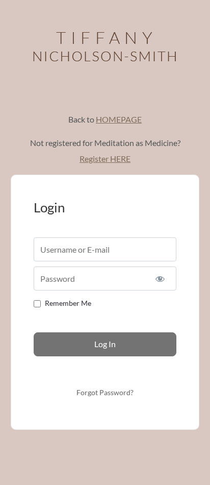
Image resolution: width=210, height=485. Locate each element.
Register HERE (105, 158)
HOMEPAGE (119, 119)
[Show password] (160, 278)
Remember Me (68, 303)
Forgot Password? (105, 392)
